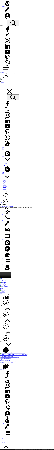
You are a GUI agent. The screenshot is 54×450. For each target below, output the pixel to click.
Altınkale (1, 293)
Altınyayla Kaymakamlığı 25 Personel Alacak (5, 359)
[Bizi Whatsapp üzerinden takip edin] (7, 65)
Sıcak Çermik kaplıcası (3, 285)
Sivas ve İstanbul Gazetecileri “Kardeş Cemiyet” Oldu (6, 206)
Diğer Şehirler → (2, 82)
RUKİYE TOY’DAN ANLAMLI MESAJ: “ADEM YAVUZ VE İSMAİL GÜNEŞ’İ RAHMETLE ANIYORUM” (13, 355)
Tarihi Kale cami (2, 289)
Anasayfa (1, 202)
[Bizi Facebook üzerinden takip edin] (7, 31)
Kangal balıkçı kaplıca (2, 281)
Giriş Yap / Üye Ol (13, 201)
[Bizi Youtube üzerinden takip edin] (7, 54)
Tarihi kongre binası (2, 292)
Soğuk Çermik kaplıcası (3, 284)
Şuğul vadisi (1, 288)
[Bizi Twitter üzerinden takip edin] (7, 37)
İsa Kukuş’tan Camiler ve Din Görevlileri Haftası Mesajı (6, 356)
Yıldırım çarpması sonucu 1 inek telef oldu (5, 360)
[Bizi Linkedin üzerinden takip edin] (7, 48)
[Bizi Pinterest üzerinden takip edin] (7, 134)
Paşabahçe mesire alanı (3, 280)
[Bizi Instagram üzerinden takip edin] (7, 117)
